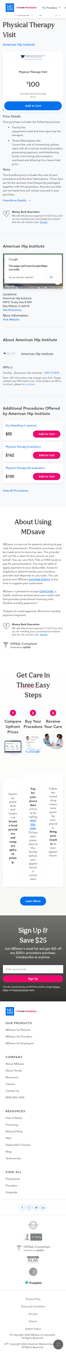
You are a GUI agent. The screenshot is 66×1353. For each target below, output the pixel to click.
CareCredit (46, 591)
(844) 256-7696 (33, 824)
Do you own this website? (21, 277)
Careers (10, 1084)
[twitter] (36, 1207)
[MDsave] (21, 7)
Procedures (13, 1179)
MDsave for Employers (20, 1043)
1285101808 (51, 373)
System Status (33, 1328)
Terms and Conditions (33, 1306)
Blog (8, 1151)
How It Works (14, 1118)
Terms (42, 288)
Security (33, 1313)
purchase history (39, 579)
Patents (33, 1321)
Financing (12, 1124)
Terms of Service (21, 989)
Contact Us (12, 1091)
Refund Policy (14, 1131)
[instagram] (29, 1207)
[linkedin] (43, 1207)
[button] (18, 200)
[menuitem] (51, 7)
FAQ (8, 1138)
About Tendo (14, 1070)
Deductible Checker (18, 1145)
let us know (28, 384)
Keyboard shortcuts (8, 288)
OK (51, 277)
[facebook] (22, 1207)
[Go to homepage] (21, 1011)
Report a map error (54, 288)
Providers (11, 1185)
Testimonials (13, 1158)
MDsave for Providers (19, 1036)
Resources (12, 1077)
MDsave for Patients (18, 1030)
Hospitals (11, 1192)
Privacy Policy (33, 1299)
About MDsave (15, 1064)
